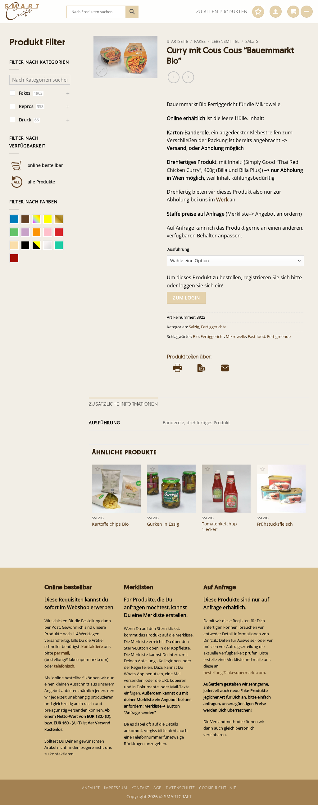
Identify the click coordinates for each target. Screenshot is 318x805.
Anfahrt (91, 787)
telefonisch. (64, 666)
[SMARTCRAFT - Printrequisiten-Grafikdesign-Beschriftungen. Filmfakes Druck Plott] (31, 11)
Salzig (251, 41)
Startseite (177, 41)
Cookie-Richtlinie (217, 787)
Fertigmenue (279, 336)
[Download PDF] (201, 368)
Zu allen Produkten (222, 11)
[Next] (305, 504)
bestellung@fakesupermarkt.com (234, 672)
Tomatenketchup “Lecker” (219, 526)
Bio (196, 336)
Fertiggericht (212, 336)
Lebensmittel (225, 41)
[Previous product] (188, 77)
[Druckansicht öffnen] (177, 368)
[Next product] (173, 77)
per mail (61, 653)
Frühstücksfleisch (275, 524)
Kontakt (140, 787)
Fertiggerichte (213, 327)
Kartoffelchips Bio (110, 524)
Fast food (256, 336)
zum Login (186, 298)
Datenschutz (180, 787)
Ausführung (178, 249)
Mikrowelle (236, 336)
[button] (276, 12)
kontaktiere (92, 646)
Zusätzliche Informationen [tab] (123, 404)
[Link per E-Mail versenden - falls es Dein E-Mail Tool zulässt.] (224, 368)
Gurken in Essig (163, 524)
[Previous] (92, 504)
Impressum (115, 787)
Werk (222, 199)
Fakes (200, 41)
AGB (157, 787)
